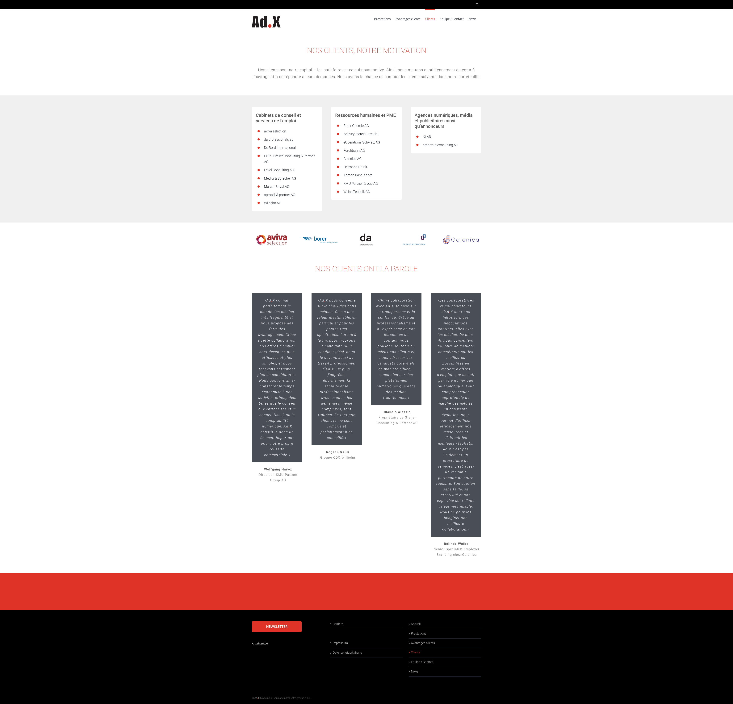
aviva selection (275, 131)
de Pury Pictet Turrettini (360, 134)
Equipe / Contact (422, 662)
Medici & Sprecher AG (280, 178)
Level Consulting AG (279, 170)
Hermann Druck (355, 167)
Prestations (418, 633)
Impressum (340, 643)
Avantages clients (423, 643)
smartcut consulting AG (440, 145)
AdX (257, 698)
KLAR (427, 137)
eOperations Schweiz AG (361, 142)
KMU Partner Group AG (360, 183)
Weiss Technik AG (356, 192)
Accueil (416, 624)
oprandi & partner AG (279, 195)
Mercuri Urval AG (276, 187)
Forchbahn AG (354, 150)
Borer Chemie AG (356, 126)
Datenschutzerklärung (347, 652)
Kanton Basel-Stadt (357, 175)
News (414, 671)
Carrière (338, 624)
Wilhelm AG (272, 203)
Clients (415, 652)
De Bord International (280, 148)
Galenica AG (352, 159)
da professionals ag (278, 139)
